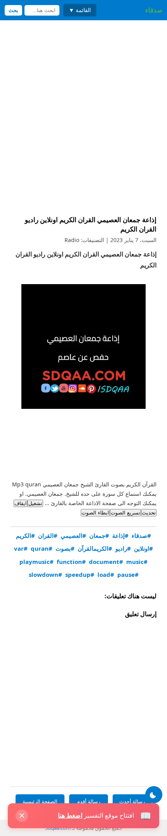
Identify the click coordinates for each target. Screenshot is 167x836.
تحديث (149, 513)
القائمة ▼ (80, 10)
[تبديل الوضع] (153, 794)
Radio (71, 240)
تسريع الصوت (125, 513)
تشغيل (35, 503)
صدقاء (153, 10)
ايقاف (20, 503)
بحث (13, 10)
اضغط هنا (70, 815)
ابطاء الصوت (95, 513)
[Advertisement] (83, 119)
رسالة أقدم (88, 801)
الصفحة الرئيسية (40, 801)
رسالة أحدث (132, 801)
